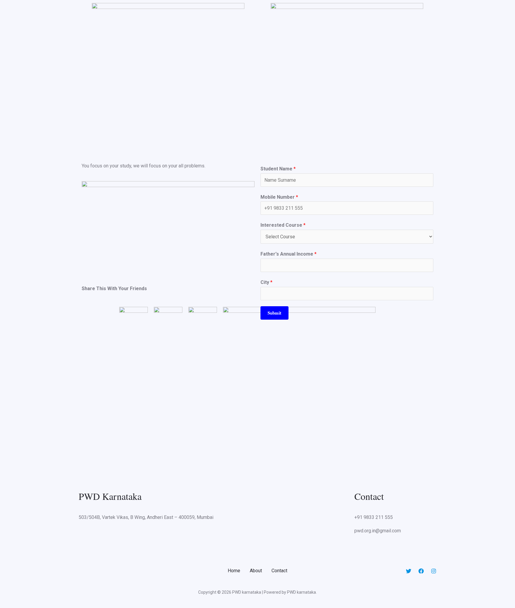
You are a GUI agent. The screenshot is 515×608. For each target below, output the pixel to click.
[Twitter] (408, 571)
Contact (279, 570)
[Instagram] (433, 571)
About (256, 570)
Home (234, 570)
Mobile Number (279, 197)
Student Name (278, 169)
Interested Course (282, 225)
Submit (274, 313)
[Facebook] (421, 571)
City (266, 282)
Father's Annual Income (288, 254)
